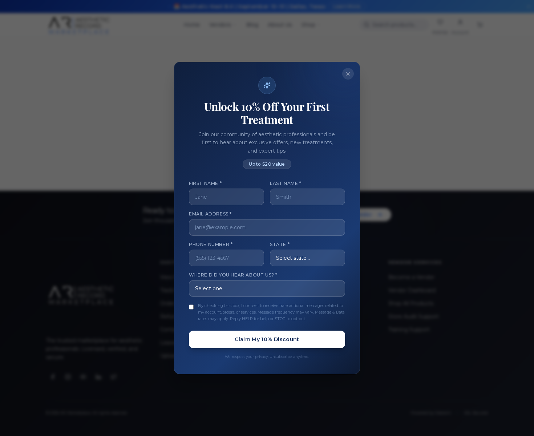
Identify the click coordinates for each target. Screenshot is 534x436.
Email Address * (210, 214)
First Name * (205, 183)
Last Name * (286, 183)
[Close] (348, 74)
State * (280, 244)
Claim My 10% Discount (267, 339)
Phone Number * (210, 244)
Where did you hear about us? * (233, 275)
